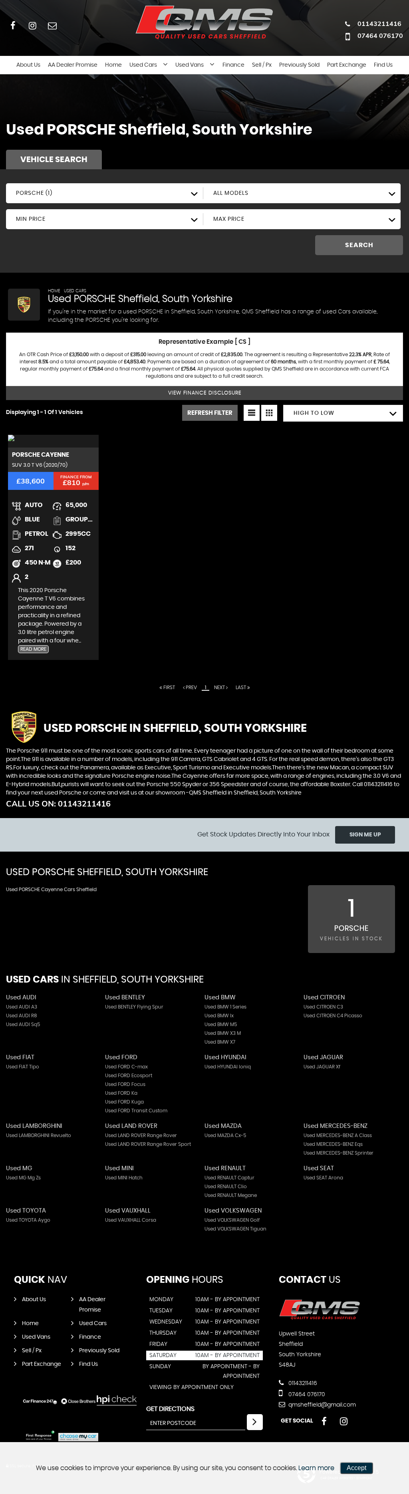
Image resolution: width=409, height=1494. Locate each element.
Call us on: (58, 803)
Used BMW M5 (220, 1024)
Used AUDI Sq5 (23, 1024)
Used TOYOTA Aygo (28, 1220)
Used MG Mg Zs (23, 1177)
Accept (356, 1467)
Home (113, 65)
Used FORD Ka (121, 1093)
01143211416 (379, 24)
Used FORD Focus (125, 1084)
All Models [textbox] (230, 193)
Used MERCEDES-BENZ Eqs (333, 1144)
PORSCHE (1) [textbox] (34, 193)
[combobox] (104, 193)
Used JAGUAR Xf (322, 1066)
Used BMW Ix (219, 1015)
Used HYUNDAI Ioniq (227, 1066)
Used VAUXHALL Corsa (130, 1220)
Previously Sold (299, 65)
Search (359, 245)
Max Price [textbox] (228, 219)
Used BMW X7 (219, 1042)
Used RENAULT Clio (225, 1186)
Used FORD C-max (126, 1066)
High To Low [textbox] (314, 413)
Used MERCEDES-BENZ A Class (338, 1135)
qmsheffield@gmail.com (321, 1405)
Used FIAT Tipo (22, 1066)
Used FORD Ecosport (128, 1075)
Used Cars (143, 65)
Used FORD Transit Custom (136, 1110)
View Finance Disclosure (204, 393)
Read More (33, 649)
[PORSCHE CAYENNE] (53, 441)
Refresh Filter (209, 413)
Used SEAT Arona (323, 1177)
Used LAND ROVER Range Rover (141, 1135)
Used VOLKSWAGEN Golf (232, 1220)
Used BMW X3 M (222, 1033)
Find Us (383, 65)
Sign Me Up (365, 835)
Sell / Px (262, 65)
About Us (28, 65)
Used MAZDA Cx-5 (225, 1135)
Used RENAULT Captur (229, 1177)
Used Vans (189, 65)
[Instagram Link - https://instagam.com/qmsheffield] (33, 25)
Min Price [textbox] (31, 219)
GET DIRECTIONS (170, 1409)
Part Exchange (346, 65)
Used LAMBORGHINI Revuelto (38, 1135)
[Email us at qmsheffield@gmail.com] (52, 25)
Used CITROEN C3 (323, 1007)
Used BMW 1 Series (225, 1007)
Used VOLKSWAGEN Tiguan (235, 1229)
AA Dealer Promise (72, 65)
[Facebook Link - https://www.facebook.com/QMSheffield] (13, 25)
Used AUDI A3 (21, 1007)
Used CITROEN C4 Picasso (333, 1015)
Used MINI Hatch (124, 1177)
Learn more (316, 1468)
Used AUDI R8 (21, 1015)
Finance (233, 65)
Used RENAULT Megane (230, 1195)
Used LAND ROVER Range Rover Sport (148, 1144)
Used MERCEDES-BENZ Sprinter (338, 1153)
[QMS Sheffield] (320, 1317)
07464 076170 (380, 36)
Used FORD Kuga (124, 1102)
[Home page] (204, 21)
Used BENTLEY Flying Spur (134, 1007)
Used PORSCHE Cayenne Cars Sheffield (51, 889)
